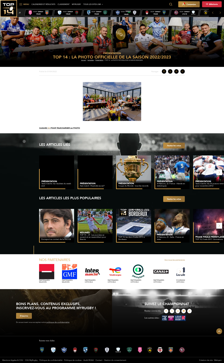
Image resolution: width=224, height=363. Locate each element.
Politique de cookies (73, 360)
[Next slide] (220, 13)
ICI (49, 128)
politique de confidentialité (57, 322)
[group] (38, 13)
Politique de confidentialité (50, 360)
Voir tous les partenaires (174, 260)
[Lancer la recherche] (171, 4)
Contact (99, 360)
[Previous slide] (212, 13)
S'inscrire (24, 315)
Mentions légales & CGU (12, 360)
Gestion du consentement (115, 360)
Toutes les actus (174, 145)
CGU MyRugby (31, 360)
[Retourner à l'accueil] (8, 8)
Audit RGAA (88, 360)
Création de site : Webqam (210, 360)
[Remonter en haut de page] (219, 331)
